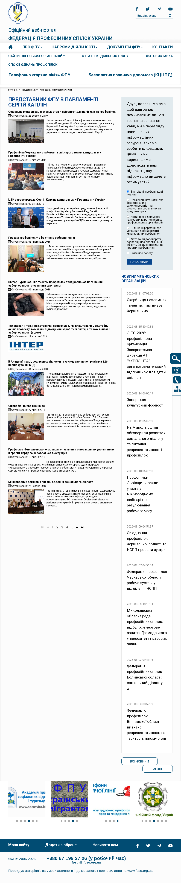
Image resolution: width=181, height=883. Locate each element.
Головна (10, 47)
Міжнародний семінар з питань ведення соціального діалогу (50, 482)
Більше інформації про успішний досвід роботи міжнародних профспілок (144, 231)
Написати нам (105, 845)
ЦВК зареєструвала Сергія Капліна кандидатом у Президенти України (56, 199)
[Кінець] (82, 527)
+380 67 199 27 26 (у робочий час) (86, 858)
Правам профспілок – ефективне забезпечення (41, 237)
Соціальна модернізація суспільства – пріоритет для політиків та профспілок (62, 111)
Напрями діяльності (73, 47)
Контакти (162, 47)
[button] (17, 821)
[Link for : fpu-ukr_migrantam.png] (69, 799)
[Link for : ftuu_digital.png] (111, 799)
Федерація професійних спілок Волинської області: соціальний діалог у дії (145, 677)
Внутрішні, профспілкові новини (145, 193)
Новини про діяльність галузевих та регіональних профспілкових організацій (145, 219)
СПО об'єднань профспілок (32, 65)
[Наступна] (77, 527)
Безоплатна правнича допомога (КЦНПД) (131, 74)
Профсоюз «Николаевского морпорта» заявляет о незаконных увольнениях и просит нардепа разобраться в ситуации (61, 451)
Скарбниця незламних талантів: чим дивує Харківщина (146, 305)
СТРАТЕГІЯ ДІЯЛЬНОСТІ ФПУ (105, 56)
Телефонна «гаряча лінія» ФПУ (39, 74)
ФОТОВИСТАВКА (159, 56)
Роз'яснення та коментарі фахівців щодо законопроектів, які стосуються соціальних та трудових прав (145, 206)
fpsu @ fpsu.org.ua (86, 862)
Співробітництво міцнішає (26, 406)
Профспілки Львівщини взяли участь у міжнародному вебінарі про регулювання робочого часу (142, 494)
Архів (157, 769)
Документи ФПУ (123, 47)
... (72, 527)
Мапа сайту (18, 845)
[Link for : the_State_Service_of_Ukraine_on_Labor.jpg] (154, 799)
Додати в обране (61, 845)
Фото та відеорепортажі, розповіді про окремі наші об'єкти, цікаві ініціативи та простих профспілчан (145, 243)
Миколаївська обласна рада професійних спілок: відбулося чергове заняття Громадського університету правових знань (147, 627)
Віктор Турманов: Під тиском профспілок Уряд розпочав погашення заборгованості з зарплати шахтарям (55, 283)
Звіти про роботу (141, 253)
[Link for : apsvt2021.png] (26, 799)
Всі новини (139, 761)
